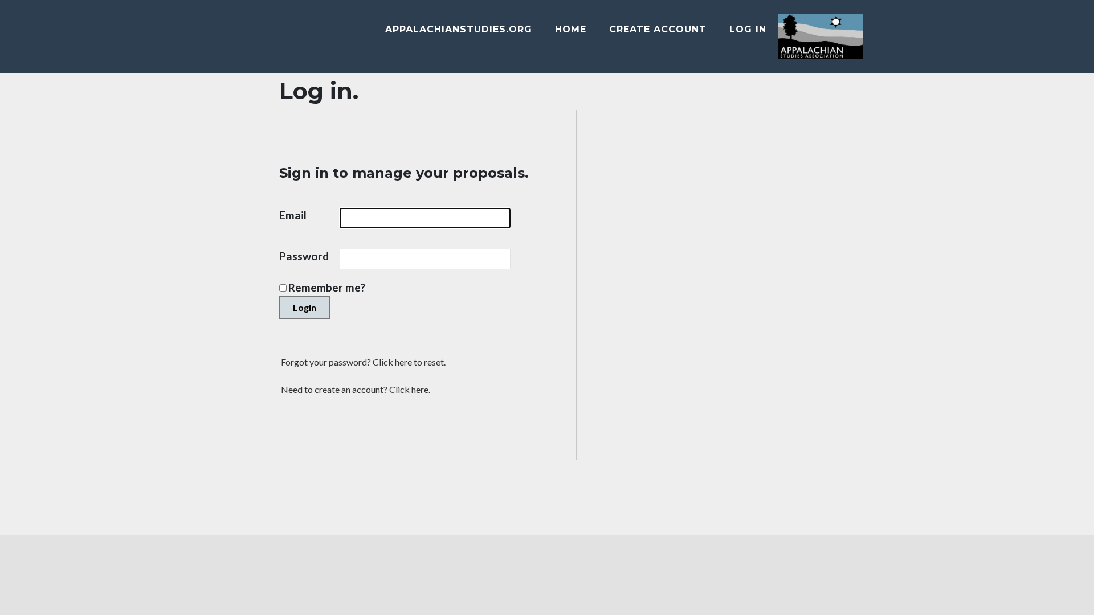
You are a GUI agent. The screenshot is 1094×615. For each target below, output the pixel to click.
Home (570, 29)
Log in (747, 29)
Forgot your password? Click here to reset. (363, 361)
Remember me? (326, 287)
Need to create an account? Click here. (355, 389)
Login (304, 307)
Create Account (658, 29)
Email (298, 215)
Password (309, 256)
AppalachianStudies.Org (458, 29)
